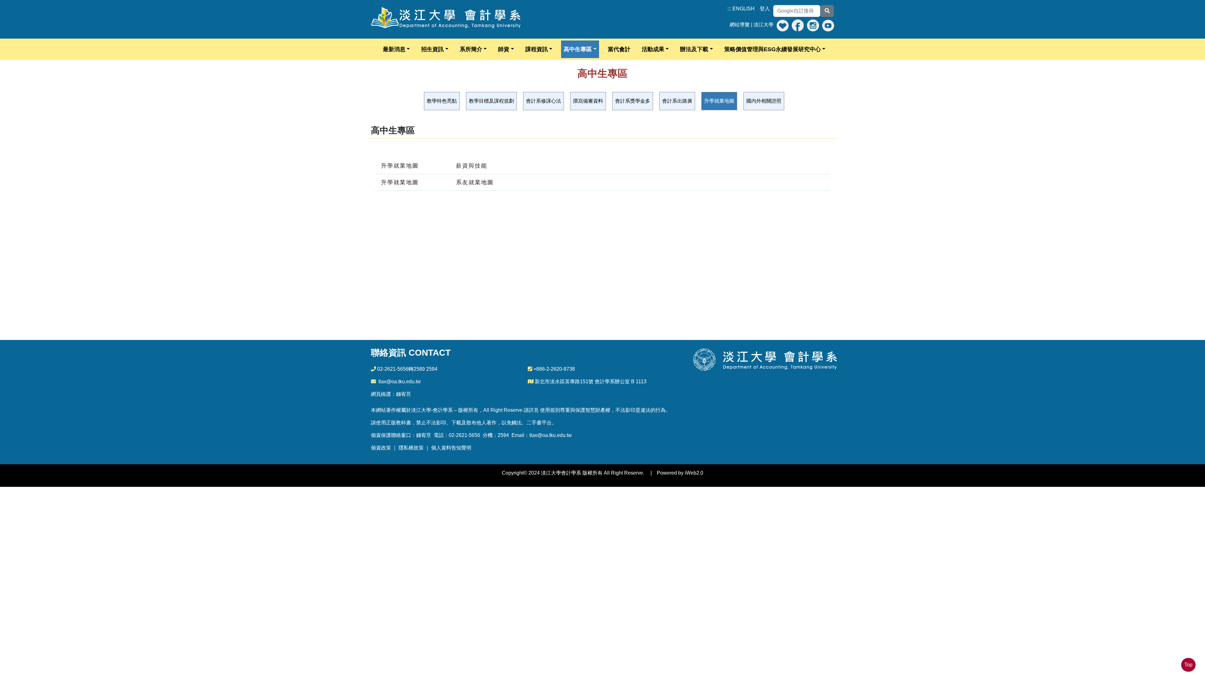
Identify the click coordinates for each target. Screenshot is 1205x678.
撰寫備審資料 (588, 101)
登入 (765, 8)
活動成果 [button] (653, 49)
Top (1188, 664)
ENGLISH (743, 8)
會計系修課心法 (543, 101)
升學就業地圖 (719, 101)
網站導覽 (740, 24)
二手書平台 (539, 422)
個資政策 (381, 447)
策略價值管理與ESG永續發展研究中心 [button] (772, 49)
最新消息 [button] (394, 49)
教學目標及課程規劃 (491, 101)
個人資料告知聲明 (451, 447)
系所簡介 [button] (471, 49)
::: (729, 8)
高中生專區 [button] (578, 49)
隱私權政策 (411, 447)
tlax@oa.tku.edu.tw (399, 381)
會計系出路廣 (677, 101)
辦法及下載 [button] (694, 49)
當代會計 (619, 49)
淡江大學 (763, 24)
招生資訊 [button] (432, 49)
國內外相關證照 (763, 101)
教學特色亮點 (442, 101)
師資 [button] (503, 49)
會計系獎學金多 (632, 101)
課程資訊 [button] (536, 49)
